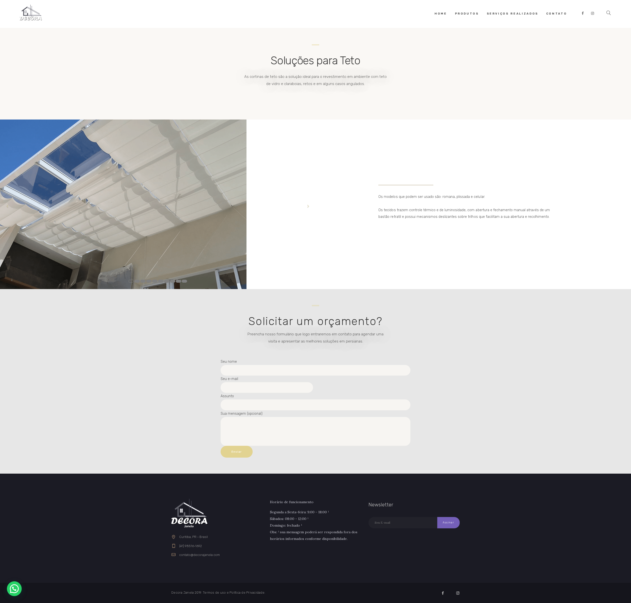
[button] (14, 588)
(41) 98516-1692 (190, 546)
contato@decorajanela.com (199, 555)
